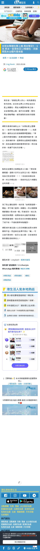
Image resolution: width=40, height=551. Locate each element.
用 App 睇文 (31, 69)
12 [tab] (26, 16)
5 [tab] (24, 13)
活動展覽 (5, 506)
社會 (14, 511)
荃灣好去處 (29, 508)
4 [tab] (22, 13)
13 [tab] (20, 19)
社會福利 (5, 514)
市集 (12, 506)
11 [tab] (24, 16)
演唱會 (7, 7)
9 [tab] (19, 16)
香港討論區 (25, 259)
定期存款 (36, 11)
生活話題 (13, 57)
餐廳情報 (21, 511)
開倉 (17, 506)
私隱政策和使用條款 (28, 535)
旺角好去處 (6, 511)
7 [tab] (15, 16)
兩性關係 (18, 275)
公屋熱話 (19, 11)
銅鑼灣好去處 (6, 508)
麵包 (27, 275)
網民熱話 (7, 275)
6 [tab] (26, 13)
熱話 (22, 57)
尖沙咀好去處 (26, 506)
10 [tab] (22, 16)
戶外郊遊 (29, 511)
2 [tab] (17, 13)
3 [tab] (19, 13)
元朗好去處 (18, 508)
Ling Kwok (10, 64)
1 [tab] (15, 13)
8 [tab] (17, 16)
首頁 (4, 57)
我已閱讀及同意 (20, 542)
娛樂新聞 (27, 11)
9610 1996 (25, 268)
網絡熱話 (7, 280)
